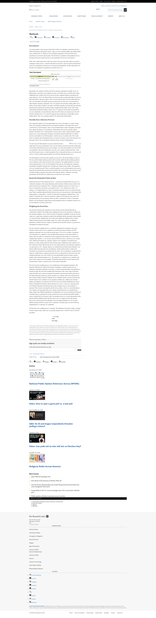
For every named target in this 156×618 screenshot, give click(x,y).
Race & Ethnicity (33, 539)
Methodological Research (38, 354)
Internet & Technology (35, 562)
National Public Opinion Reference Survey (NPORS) (54, 383)
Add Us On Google (34, 41)
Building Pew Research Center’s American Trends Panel (45, 30)
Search (98, 9)
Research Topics (36, 16)
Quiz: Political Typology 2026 (40, 477)
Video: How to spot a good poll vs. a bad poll (50, 403)
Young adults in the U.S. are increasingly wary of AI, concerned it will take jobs (55, 491)
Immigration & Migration (36, 536)
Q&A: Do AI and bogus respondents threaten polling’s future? (51, 425)
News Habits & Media (35, 565)
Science (31, 558)
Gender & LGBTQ (34, 549)
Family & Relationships (35, 552)
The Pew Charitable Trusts (112, 607)
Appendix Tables (37, 503)
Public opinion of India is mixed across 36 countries (48, 496)
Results (34, 504)
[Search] (125, 10)
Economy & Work (34, 555)
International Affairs (34, 533)
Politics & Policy (33, 529)
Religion (31, 543)
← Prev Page (55, 316)
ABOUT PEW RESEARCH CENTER (36, 606)
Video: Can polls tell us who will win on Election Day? (55, 446)
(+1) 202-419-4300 (33, 524)
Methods (34, 506)
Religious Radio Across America (45, 466)
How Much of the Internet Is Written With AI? (46, 481)
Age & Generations (34, 546)
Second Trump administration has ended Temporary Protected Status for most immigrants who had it (55, 486)
